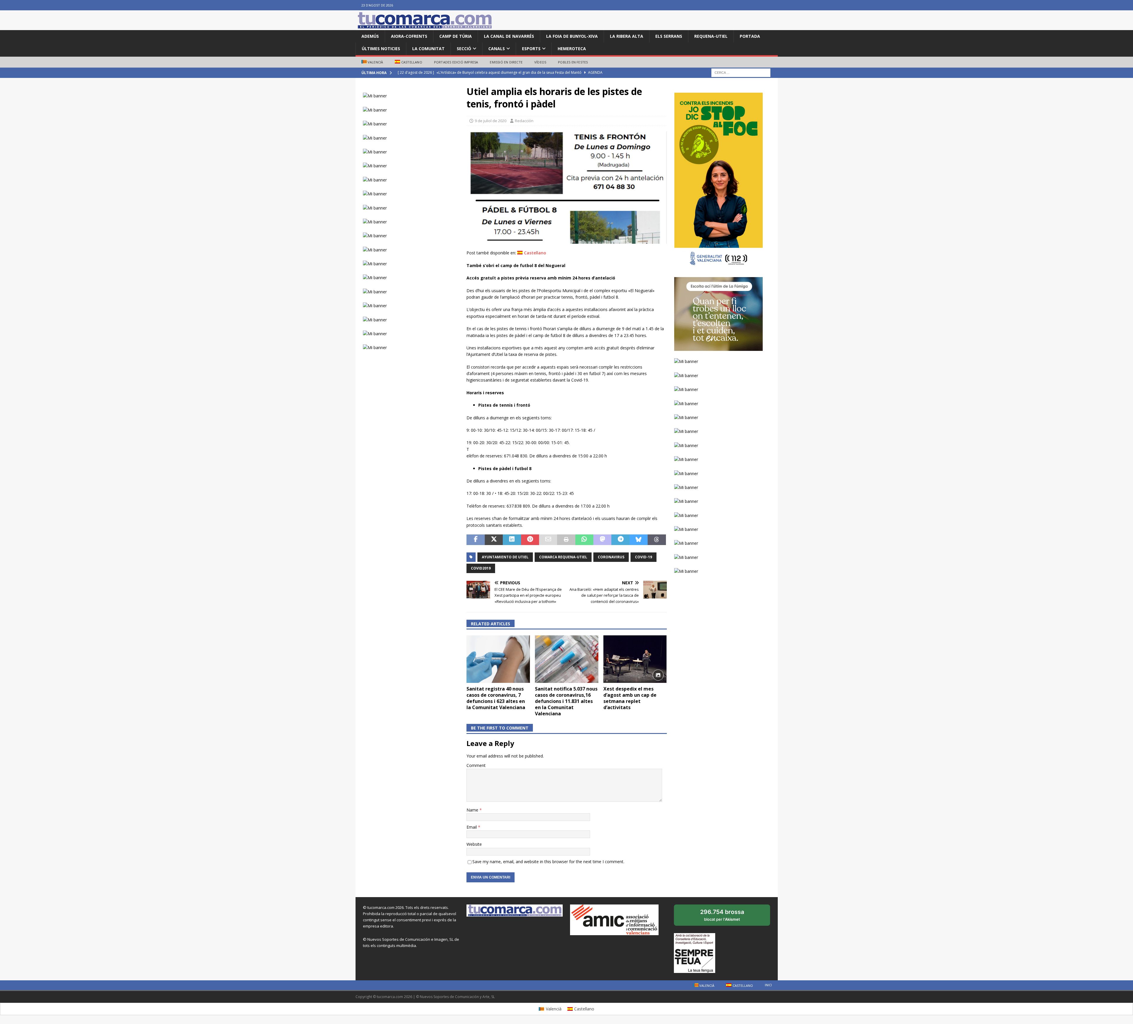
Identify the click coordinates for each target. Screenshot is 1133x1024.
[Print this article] (566, 539)
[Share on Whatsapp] (584, 539)
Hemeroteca (572, 48)
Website (474, 844)
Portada (750, 36)
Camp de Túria (455, 36)
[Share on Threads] (657, 539)
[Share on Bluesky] (639, 539)
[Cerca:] (740, 72)
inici (768, 985)
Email (472, 827)
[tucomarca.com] (425, 27)
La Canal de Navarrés (509, 36)
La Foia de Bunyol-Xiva (572, 36)
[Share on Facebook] (475, 539)
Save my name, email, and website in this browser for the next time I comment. (548, 861)
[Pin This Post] (530, 539)
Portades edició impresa (456, 62)
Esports (531, 48)
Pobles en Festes (573, 62)
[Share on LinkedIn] (512, 539)
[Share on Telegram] (620, 539)
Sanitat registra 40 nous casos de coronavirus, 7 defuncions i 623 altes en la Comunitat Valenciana (495, 698)
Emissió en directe (506, 62)
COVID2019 (481, 568)
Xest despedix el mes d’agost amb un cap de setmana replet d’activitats (629, 698)
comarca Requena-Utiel (563, 557)
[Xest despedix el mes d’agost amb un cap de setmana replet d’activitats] (635, 659)
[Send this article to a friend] (548, 539)
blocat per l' (728, 917)
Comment (476, 765)
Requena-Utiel (711, 36)
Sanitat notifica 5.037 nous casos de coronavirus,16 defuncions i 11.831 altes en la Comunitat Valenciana (566, 701)
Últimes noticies (381, 48)
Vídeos (540, 62)
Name (472, 810)
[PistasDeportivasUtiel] (566, 240)
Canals (496, 48)
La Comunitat (428, 48)
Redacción (524, 120)
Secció (464, 48)
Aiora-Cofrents (409, 36)
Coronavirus (611, 557)
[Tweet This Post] (494, 539)
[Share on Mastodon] (602, 539)
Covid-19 (643, 557)
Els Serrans (668, 36)
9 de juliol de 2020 (490, 120)
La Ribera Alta (626, 36)
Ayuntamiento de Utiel (505, 557)
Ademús (370, 36)
